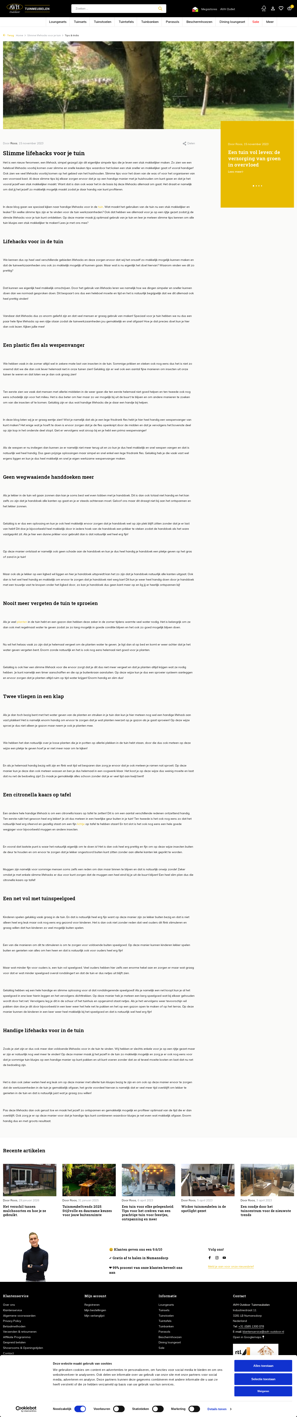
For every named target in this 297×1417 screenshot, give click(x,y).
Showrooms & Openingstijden (23, 1348)
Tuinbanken (152, 22)
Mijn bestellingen (95, 1310)
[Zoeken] (160, 8)
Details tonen (216, 1409)
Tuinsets (103, 22)
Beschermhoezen (188, 22)
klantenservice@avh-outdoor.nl (263, 1331)
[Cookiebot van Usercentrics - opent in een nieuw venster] (26, 1409)
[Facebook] (209, 1258)
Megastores (209, 9)
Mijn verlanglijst (94, 1315)
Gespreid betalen (14, 1342)
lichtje (81, 824)
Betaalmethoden (14, 1326)
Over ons (9, 1305)
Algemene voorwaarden (19, 1315)
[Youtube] (224, 1258)
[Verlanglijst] (281, 8)
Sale (227, 22)
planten (22, 622)
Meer (238, 22)
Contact (8, 1353)
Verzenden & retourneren (20, 1331)
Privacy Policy (12, 1321)
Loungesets (88, 22)
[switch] (119, 1409)
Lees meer (235, 171)
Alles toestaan (263, 1365)
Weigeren (263, 1391)
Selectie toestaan (263, 1379)
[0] (288, 8)
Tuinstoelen (119, 22)
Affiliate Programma (17, 1337)
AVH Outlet (227, 9)
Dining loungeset (210, 22)
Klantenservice (12, 1310)
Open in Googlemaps (247, 1337)
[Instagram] (217, 1258)
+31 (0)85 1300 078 (251, 1326)
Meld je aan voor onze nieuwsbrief (231, 1266)
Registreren (92, 1305)
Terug (10, 35)
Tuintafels (136, 22)
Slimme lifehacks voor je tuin (44, 35)
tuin (100, 207)
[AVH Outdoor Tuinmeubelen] (28, 8)
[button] (253, 186)
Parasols (169, 22)
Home (19, 35)
